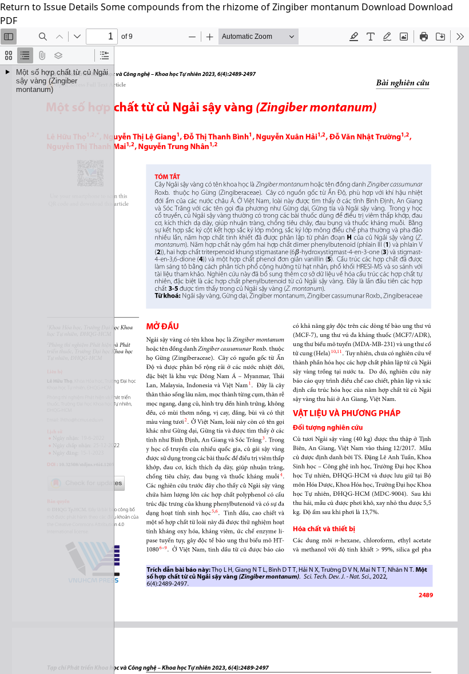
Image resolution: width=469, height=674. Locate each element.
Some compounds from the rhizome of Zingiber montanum (231, 7)
